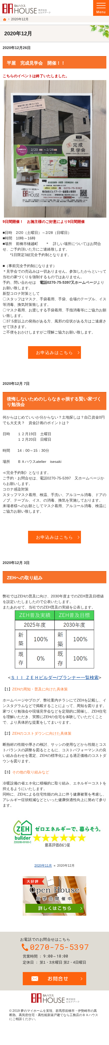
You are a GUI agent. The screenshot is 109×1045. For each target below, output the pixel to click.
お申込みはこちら (54, 352)
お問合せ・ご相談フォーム (54, 978)
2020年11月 (43, 865)
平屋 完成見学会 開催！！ (36, 63)
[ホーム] (5, 19)
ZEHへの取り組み (25, 577)
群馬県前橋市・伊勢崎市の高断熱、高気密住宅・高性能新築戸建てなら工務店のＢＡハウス (53, 1013)
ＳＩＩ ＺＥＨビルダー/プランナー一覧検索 (55, 677)
